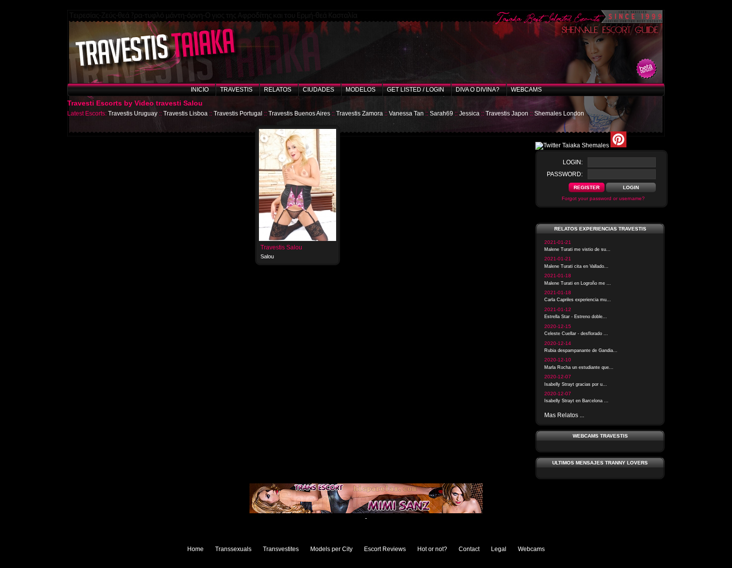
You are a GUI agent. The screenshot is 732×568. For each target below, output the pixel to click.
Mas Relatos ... (564, 415)
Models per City (331, 549)
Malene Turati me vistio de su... (577, 249)
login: (573, 162)
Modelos (360, 89)
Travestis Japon (507, 113)
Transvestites (281, 549)
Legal (498, 549)
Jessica (469, 113)
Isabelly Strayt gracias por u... (575, 384)
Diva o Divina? (477, 89)
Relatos (277, 89)
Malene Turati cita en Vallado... (576, 266)
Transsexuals (233, 549)
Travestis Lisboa (185, 113)
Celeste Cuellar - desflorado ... (576, 333)
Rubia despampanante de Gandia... (580, 350)
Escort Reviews (385, 549)
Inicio (200, 89)
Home (195, 549)
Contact (469, 549)
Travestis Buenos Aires (299, 113)
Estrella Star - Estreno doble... (575, 316)
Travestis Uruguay (132, 113)
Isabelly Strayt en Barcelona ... (576, 400)
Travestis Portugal (238, 113)
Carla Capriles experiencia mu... (577, 299)
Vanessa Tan (406, 113)
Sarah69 (441, 113)
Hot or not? (432, 549)
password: (565, 174)
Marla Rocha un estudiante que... (578, 367)
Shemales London (559, 113)
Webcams (526, 89)
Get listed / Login (415, 89)
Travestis (236, 89)
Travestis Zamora (359, 113)
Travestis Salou (281, 247)
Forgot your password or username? (603, 198)
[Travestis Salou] (297, 238)
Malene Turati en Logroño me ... (577, 283)
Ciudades (318, 89)
